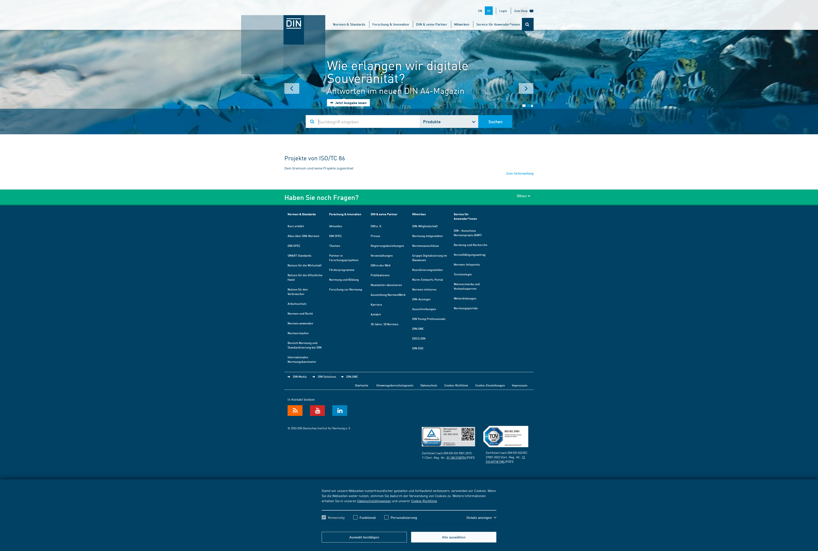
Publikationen (380, 275)
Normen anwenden (300, 323)
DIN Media (300, 376)
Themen (334, 245)
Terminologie (463, 274)
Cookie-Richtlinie (424, 500)
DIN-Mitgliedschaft (425, 226)
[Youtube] (317, 410)
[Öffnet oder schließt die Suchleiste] (528, 24)
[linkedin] (339, 410)
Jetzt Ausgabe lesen (350, 103)
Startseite (361, 385)
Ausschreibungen (424, 309)
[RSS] (295, 410)
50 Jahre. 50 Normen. (385, 324)
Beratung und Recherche (470, 245)
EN (480, 11)
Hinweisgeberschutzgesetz (394, 385)
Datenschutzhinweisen (374, 500)
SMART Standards (299, 255)
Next (526, 88)
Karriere (376, 304)
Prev (291, 88)
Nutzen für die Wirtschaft (305, 265)
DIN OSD (417, 348)
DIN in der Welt (381, 265)
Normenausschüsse (425, 245)
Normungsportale (466, 308)
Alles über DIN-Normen (303, 236)
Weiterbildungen (465, 298)
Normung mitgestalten (427, 236)
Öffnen (522, 196)
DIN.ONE (418, 328)
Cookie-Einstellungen (490, 385)
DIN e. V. (376, 226)
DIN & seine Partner (431, 24)
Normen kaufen (298, 333)
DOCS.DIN (418, 338)
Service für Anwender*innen (498, 24)
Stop (532, 106)
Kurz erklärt (296, 226)
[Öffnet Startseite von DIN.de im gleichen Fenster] (283, 19)
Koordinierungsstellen (427, 270)
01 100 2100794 (456, 457)
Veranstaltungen (382, 255)
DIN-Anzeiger (421, 299)
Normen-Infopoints (467, 264)
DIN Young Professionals (428, 319)
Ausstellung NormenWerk (388, 294)
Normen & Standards (349, 24)
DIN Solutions (327, 376)
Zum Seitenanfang (520, 173)
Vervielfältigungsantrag (469, 254)
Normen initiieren (424, 289)
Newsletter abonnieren (386, 285)
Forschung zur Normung (345, 289)
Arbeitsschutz (297, 303)
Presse (375, 236)
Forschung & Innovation (390, 24)
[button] (481, 517)
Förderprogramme (341, 270)
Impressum (519, 385)
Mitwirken (461, 24)
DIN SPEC (294, 245)
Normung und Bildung (344, 279)
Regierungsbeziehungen (387, 245)
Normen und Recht (300, 313)
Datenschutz (429, 385)
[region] (408, 508)
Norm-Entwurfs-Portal (427, 279)
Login (503, 11)
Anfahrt (376, 314)
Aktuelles (335, 226)
